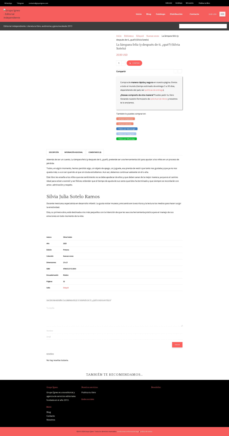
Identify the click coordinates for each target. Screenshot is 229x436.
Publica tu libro (88, 392)
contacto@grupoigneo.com (38, 3)
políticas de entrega (154, 90)
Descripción (54, 152)
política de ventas (146, 432)
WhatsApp (8, 3)
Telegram (20, 3)
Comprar (136, 63)
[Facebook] (215, 3)
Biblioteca (128, 36)
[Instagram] (224, 3)
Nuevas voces (152, 36)
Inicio (118, 36)
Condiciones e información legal (128, 432)
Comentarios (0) (94, 152)
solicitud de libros (158, 98)
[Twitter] (221, 3)
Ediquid (140, 36)
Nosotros (51, 419)
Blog (49, 412)
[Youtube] (218, 3)
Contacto (51, 416)
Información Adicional (74, 152)
